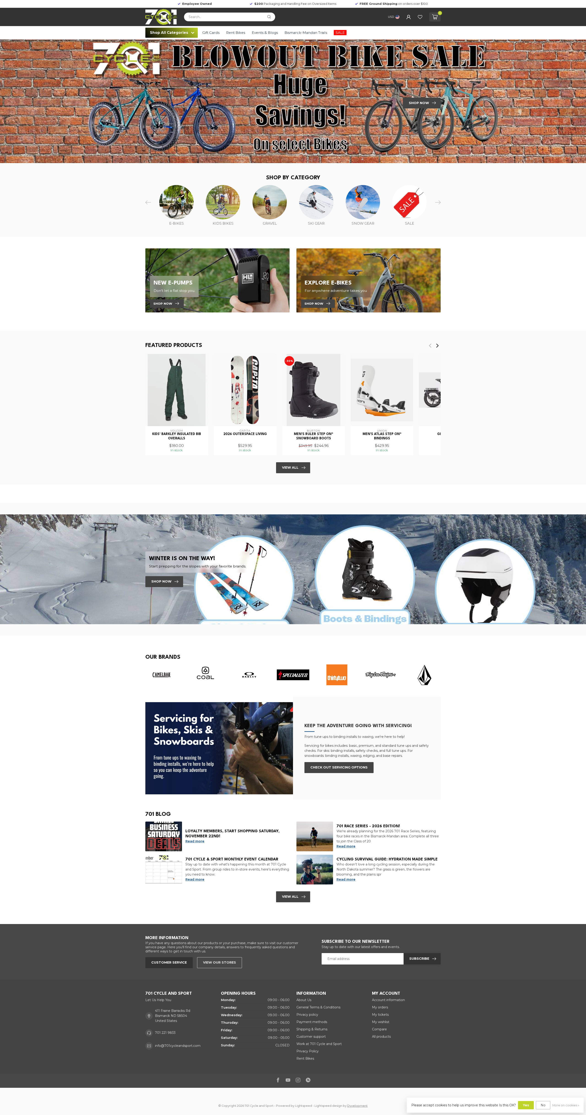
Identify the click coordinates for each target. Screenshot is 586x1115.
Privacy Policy (307, 1051)
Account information (388, 1000)
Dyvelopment (357, 1105)
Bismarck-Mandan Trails (306, 32)
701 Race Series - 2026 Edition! (368, 826)
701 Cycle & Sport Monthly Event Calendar (231, 859)
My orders (380, 1007)
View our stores (219, 962)
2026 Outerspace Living (245, 434)
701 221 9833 (165, 1033)
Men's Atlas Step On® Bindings (382, 436)
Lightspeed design (328, 1105)
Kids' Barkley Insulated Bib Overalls (176, 436)
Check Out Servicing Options (339, 767)
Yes (526, 1105)
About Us (303, 1000)
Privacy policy (307, 1015)
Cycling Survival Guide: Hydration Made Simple (387, 859)
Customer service (169, 962)
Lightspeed (303, 1105)
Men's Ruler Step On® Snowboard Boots (313, 436)
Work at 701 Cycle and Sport (319, 1044)
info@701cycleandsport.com (178, 1046)
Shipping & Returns (311, 1029)
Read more (194, 841)
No (543, 1105)
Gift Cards (211, 32)
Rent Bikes (235, 32)
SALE (340, 32)
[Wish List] (420, 16)
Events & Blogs (265, 32)
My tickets (380, 1015)
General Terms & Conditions (318, 1007)
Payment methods (311, 1022)
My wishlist (380, 1022)
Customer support (311, 1036)
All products (381, 1036)
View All (290, 467)
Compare (379, 1029)
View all (290, 897)
